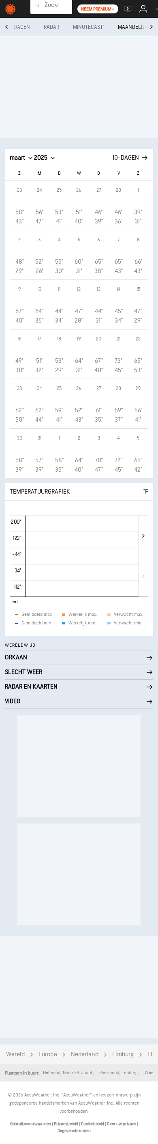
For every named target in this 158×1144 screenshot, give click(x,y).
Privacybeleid (66, 1124)
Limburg (123, 1054)
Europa (47, 1054)
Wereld (15, 1054)
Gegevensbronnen (74, 1130)
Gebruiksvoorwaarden (31, 1124)
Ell (150, 1054)
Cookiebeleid (93, 1124)
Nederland (84, 1054)
